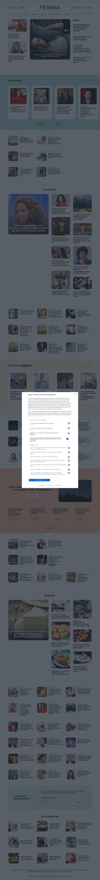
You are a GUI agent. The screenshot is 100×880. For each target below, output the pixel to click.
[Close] (75, 394)
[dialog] (50, 440)
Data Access (50, 485)
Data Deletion (42, 485)
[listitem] (50, 420)
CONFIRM (39, 480)
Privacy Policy (58, 485)
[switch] (68, 423)
